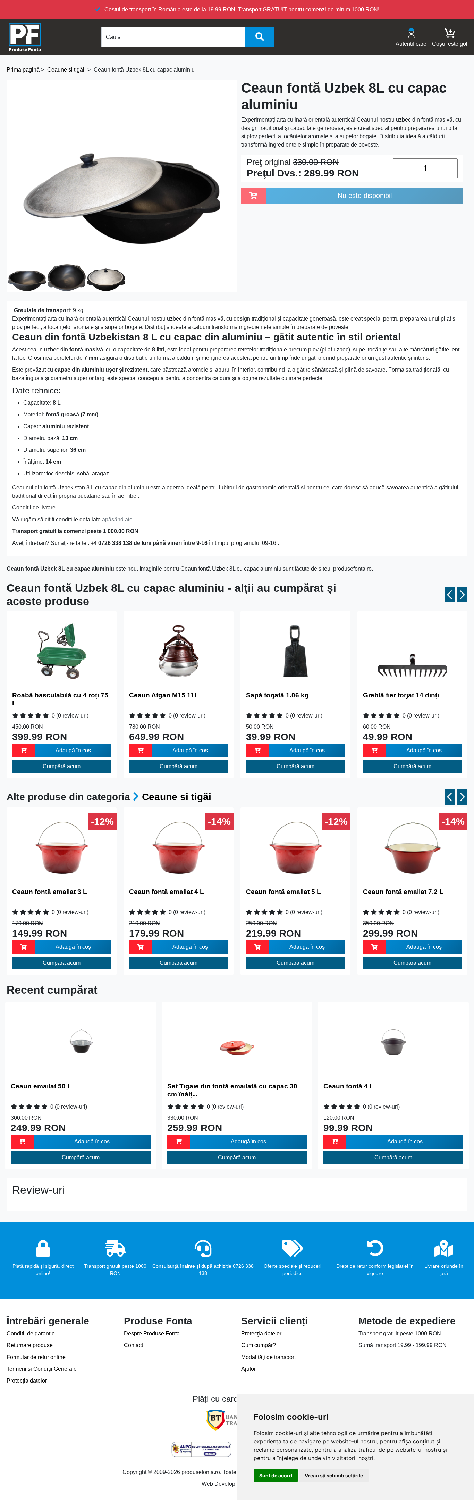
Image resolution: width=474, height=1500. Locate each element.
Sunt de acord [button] (275, 1475)
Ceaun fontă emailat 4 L (166, 891)
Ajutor (248, 1369)
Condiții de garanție (31, 1333)
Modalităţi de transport (268, 1357)
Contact (133, 1345)
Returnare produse (30, 1345)
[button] (450, 594)
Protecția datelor (27, 1381)
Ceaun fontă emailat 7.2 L (403, 891)
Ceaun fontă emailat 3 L (49, 891)
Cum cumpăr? (258, 1345)
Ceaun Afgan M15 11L (163, 695)
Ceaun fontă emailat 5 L (283, 891)
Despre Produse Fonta (152, 1333)
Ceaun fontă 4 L (348, 1086)
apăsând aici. (118, 519)
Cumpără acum (62, 766)
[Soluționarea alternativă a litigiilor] (201, 1449)
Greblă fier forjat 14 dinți (401, 695)
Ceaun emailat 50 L (41, 1086)
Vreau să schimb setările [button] (334, 1475)
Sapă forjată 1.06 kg (277, 695)
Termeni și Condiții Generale (42, 1369)
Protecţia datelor (261, 1333)
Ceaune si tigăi (176, 797)
